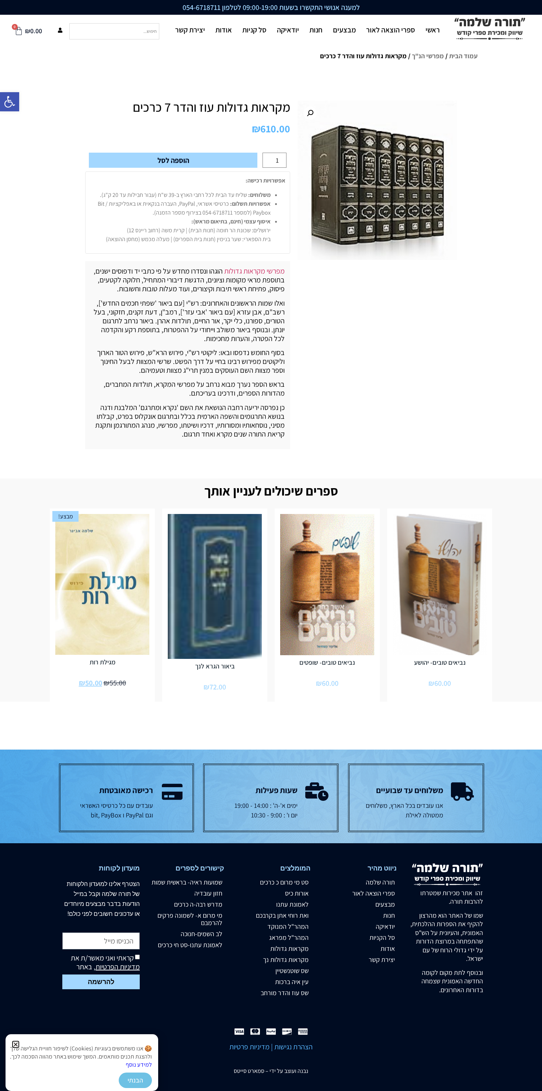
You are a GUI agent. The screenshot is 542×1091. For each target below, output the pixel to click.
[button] (15, 1044)
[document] (271, 545)
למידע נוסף (139, 1065)
